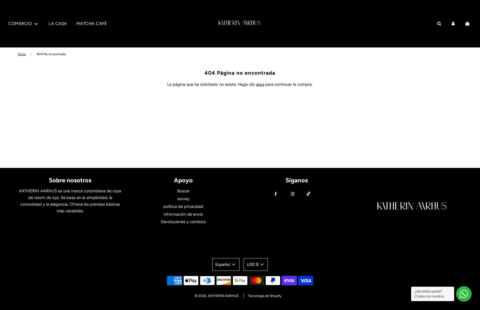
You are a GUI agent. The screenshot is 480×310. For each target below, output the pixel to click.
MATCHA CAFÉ (91, 23)
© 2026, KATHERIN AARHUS (216, 296)
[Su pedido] (468, 23)
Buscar (183, 190)
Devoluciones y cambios (183, 221)
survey (183, 198)
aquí (260, 84)
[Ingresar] (453, 23)
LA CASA (58, 23)
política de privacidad (183, 206)
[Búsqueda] (439, 23)
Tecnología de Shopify (264, 296)
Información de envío (183, 214)
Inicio (22, 54)
